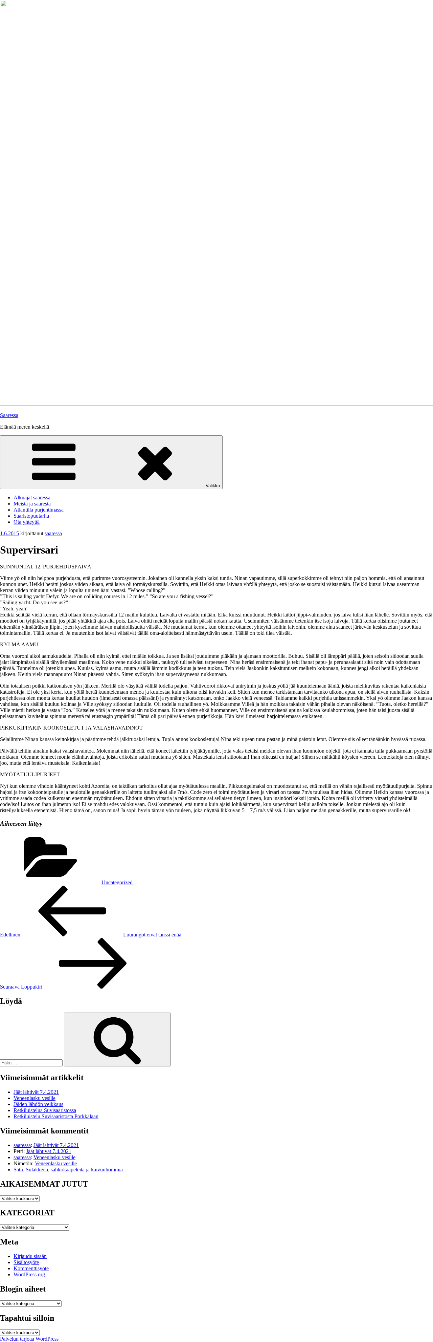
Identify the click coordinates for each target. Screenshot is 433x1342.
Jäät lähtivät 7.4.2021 (36, 1092)
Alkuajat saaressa (32, 497)
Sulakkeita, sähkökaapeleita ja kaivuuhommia (74, 1169)
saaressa (53, 533)
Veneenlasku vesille (34, 1098)
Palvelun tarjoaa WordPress (29, 1339)
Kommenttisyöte (31, 1268)
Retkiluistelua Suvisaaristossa (45, 1110)
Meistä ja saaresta (32, 503)
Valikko (213, 485)
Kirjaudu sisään (30, 1256)
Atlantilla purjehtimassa (39, 510)
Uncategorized (117, 882)
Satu (18, 1169)
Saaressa (9, 415)
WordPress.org (29, 1274)
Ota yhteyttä (27, 522)
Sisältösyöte (26, 1262)
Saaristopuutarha (31, 516)
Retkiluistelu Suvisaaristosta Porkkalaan (56, 1116)
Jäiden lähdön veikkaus (38, 1104)
